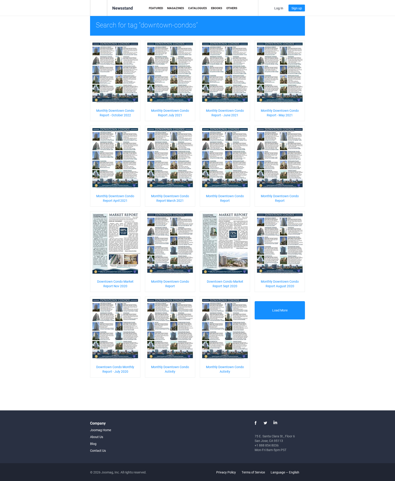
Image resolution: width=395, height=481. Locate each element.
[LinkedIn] (275, 423)
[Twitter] (265, 423)
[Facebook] (255, 423)
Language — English (285, 472)
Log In (278, 8)
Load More (280, 310)
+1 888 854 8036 (267, 445)
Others (231, 8)
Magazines (175, 8)
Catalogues (197, 8)
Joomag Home (100, 430)
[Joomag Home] (98, 7)
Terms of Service (253, 472)
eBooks (216, 8)
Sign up (296, 8)
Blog (93, 443)
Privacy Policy (226, 472)
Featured (156, 8)
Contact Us (98, 450)
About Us (96, 437)
